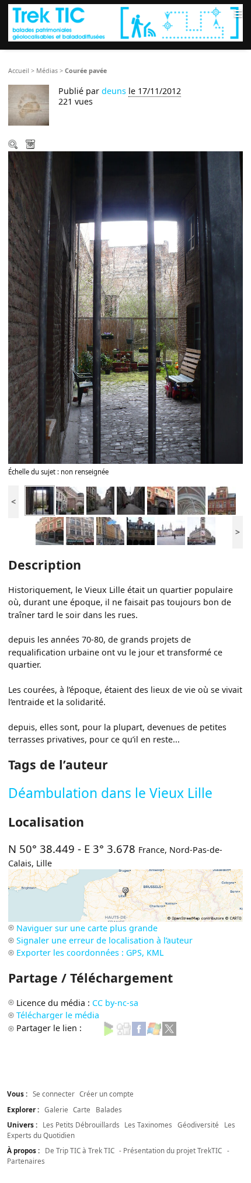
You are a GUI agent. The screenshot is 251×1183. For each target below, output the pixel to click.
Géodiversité (198, 1124)
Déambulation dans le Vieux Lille (110, 793)
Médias (47, 71)
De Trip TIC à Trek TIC (79, 1150)
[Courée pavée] (40, 499)
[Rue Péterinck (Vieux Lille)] (131, 499)
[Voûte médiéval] (191, 499)
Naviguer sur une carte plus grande (87, 928)
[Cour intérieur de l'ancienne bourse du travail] (141, 530)
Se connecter (54, 1093)
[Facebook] (139, 1027)
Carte (81, 1109)
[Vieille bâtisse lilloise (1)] (80, 530)
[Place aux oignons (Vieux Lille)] (70, 499)
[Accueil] (125, 22)
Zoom (14, 145)
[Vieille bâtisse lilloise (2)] (49, 530)
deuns (114, 90)
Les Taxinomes (148, 1124)
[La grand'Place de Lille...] (171, 530)
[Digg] (124, 1027)
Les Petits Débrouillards (81, 1124)
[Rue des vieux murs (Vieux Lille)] (100, 499)
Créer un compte (106, 1093)
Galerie (56, 1109)
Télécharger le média (31, 145)
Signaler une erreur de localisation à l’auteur (104, 940)
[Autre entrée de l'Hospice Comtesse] (161, 499)
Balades (109, 1109)
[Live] (154, 1027)
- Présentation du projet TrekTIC (170, 1150)
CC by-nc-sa (115, 1002)
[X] (169, 1027)
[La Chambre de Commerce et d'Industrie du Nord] (201, 530)
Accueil (18, 71)
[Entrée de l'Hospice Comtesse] (222, 499)
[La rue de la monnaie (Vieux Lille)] (110, 530)
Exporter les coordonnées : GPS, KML (89, 952)
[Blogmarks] (109, 1027)
